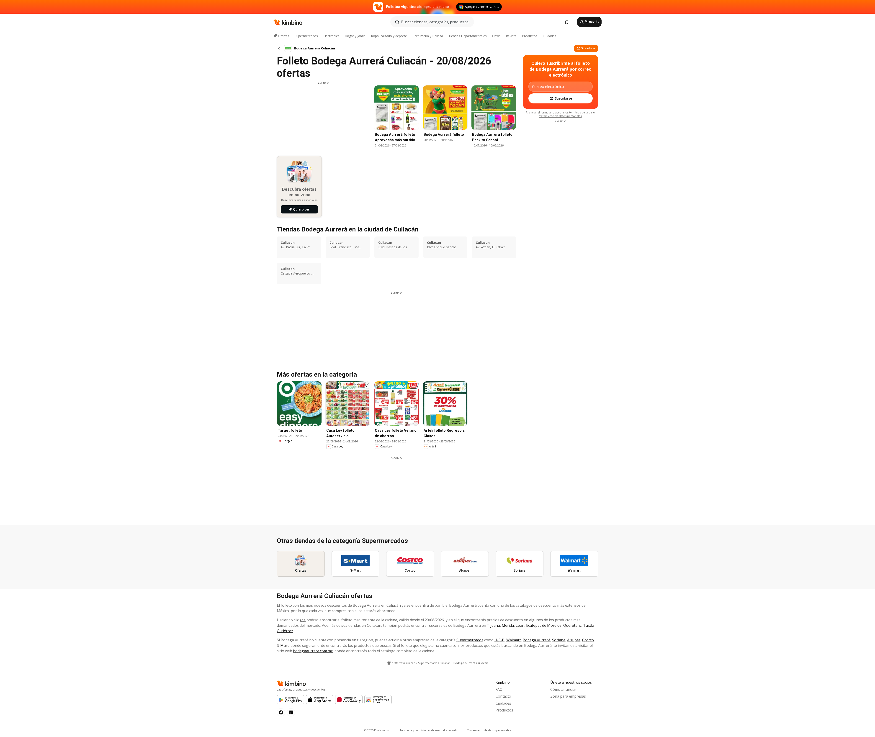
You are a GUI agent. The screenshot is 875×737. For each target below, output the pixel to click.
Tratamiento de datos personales (489, 730)
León (520, 625)
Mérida (508, 625)
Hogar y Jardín (355, 36)
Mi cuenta (591, 21)
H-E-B (499, 639)
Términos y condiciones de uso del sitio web (428, 730)
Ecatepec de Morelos (543, 625)
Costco (588, 639)
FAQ (499, 689)
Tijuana (493, 625)
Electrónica (331, 36)
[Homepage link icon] (389, 663)
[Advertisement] (323, 117)
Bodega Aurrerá (536, 639)
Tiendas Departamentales (467, 36)
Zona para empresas (568, 696)
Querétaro (572, 625)
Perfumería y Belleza (427, 36)
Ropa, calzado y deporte (389, 36)
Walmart (513, 639)
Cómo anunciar (563, 689)
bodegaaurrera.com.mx (313, 650)
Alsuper (573, 639)
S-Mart (283, 645)
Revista (511, 36)
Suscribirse (588, 48)
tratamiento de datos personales (560, 116)
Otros (496, 36)
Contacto (503, 696)
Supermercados (306, 36)
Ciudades (549, 36)
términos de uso (579, 112)
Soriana (558, 639)
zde (303, 619)
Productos (529, 36)
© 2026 (376, 730)
